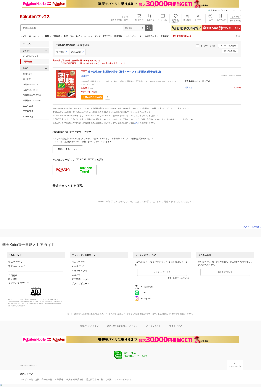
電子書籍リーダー (80, 279)
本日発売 (27, 79)
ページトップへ (235, 366)
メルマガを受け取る (162, 272)
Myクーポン (163, 20)
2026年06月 (28, 117)
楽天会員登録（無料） (120, 20)
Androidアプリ (78, 266)
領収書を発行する (225, 272)
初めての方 (221, 20)
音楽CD (56, 36)
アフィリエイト (153, 325)
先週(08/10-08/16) (30, 90)
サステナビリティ (122, 379)
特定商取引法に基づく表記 (98, 379)
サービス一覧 (235, 21)
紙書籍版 (189, 87)
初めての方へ (15, 262)
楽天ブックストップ (89, 325)
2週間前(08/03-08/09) (32, 95)
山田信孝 (85, 76)
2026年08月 (28, 106)
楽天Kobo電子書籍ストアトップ (122, 325)
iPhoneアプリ (78, 262)
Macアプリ (77, 275)
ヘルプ (210, 20)
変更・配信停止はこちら (178, 278)
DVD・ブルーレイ (72, 36)
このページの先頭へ (252, 227)
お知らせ (150, 20)
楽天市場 (235, 17)
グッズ (97, 36)
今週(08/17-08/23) (30, 84)
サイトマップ (175, 325)
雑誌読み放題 (150, 36)
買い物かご (138, 20)
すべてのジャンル (31, 56)
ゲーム (87, 36)
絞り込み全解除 (230, 51)
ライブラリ (199, 20)
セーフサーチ (206, 46)
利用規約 (12, 275)
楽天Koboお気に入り (175, 21)
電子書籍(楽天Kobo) (182, 36)
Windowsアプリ (79, 270)
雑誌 (47, 36)
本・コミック (35, 36)
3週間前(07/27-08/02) (32, 100)
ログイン (125, 17)
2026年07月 (28, 111)
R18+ (238, 36)
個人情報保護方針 (74, 379)
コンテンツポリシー (18, 282)
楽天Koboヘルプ (16, 266)
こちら (137, 123)
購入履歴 (187, 20)
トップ (23, 36)
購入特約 (12, 279)
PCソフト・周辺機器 (112, 36)
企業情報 (59, 379)
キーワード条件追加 (228, 46)
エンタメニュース (134, 36)
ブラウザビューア (80, 283)
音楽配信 (165, 36)
